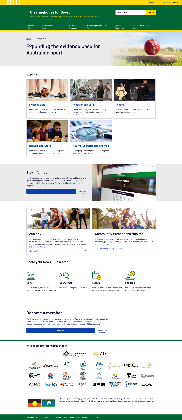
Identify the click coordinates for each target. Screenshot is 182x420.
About (151, 2)
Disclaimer (47, 417)
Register (60, 330)
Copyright (57, 417)
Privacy (66, 417)
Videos (120, 104)
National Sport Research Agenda (91, 145)
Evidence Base (37, 104)
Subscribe (51, 191)
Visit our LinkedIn (82, 192)
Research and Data (83, 104)
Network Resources (40, 145)
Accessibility (75, 417)
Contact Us (160, 2)
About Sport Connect (103, 331)
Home (28, 39)
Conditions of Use (33, 417)
